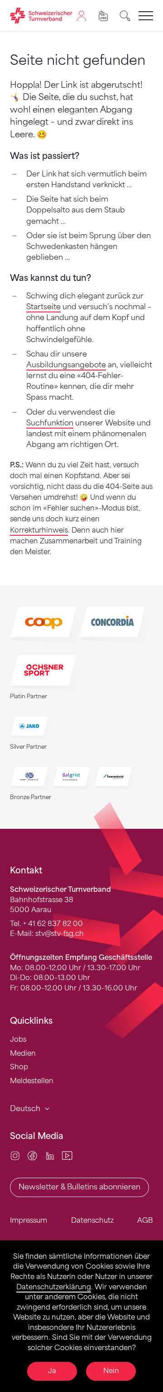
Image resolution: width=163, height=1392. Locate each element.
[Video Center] (67, 1155)
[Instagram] (15, 1155)
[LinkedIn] (50, 1155)
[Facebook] (32, 1155)
